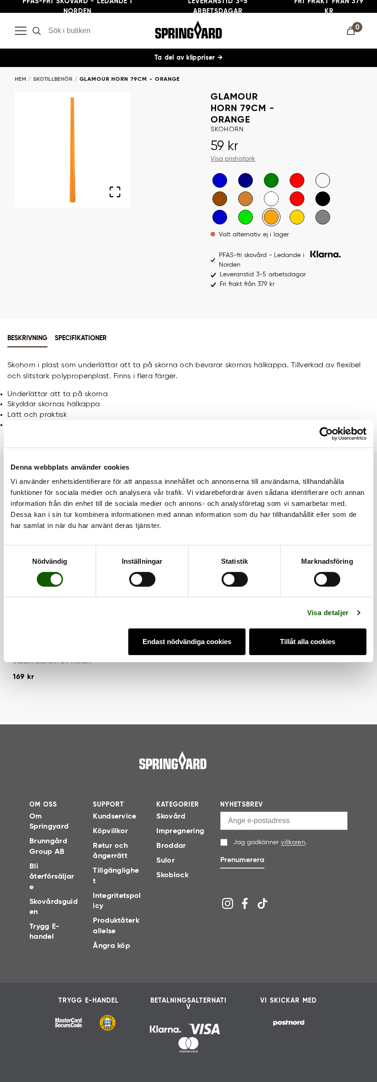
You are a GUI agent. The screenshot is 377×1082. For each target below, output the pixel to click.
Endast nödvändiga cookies (187, 641)
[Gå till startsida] (172, 760)
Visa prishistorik (233, 159)
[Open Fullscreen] (115, 191)
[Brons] (245, 199)
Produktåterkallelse (116, 926)
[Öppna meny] (21, 30)
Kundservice (115, 816)
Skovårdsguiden (53, 907)
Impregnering (180, 831)
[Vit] (271, 199)
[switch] (142, 579)
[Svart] (323, 199)
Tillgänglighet (116, 876)
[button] (354, 31)
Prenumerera (242, 860)
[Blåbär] (220, 217)
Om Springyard (49, 821)
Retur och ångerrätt (110, 851)
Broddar (171, 846)
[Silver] (323, 217)
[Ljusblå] (323, 180)
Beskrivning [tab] (27, 338)
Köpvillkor (110, 831)
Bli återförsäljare (51, 877)
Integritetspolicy (117, 901)
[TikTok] (262, 903)
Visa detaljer (328, 613)
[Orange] (271, 217)
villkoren (293, 842)
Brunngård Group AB (48, 846)
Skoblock (172, 875)
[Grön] (271, 180)
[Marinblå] (245, 180)
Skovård (170, 816)
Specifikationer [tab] (81, 338)
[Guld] (297, 217)
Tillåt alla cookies (307, 641)
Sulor (165, 860)
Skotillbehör (53, 79)
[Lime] (245, 217)
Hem (20, 79)
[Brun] (220, 199)
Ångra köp (111, 946)
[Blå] (220, 180)
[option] (220, 180)
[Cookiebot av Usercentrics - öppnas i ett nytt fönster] (326, 433)
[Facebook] (245, 903)
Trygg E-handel (44, 932)
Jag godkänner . (270, 842)
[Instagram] (227, 903)
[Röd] (297, 180)
